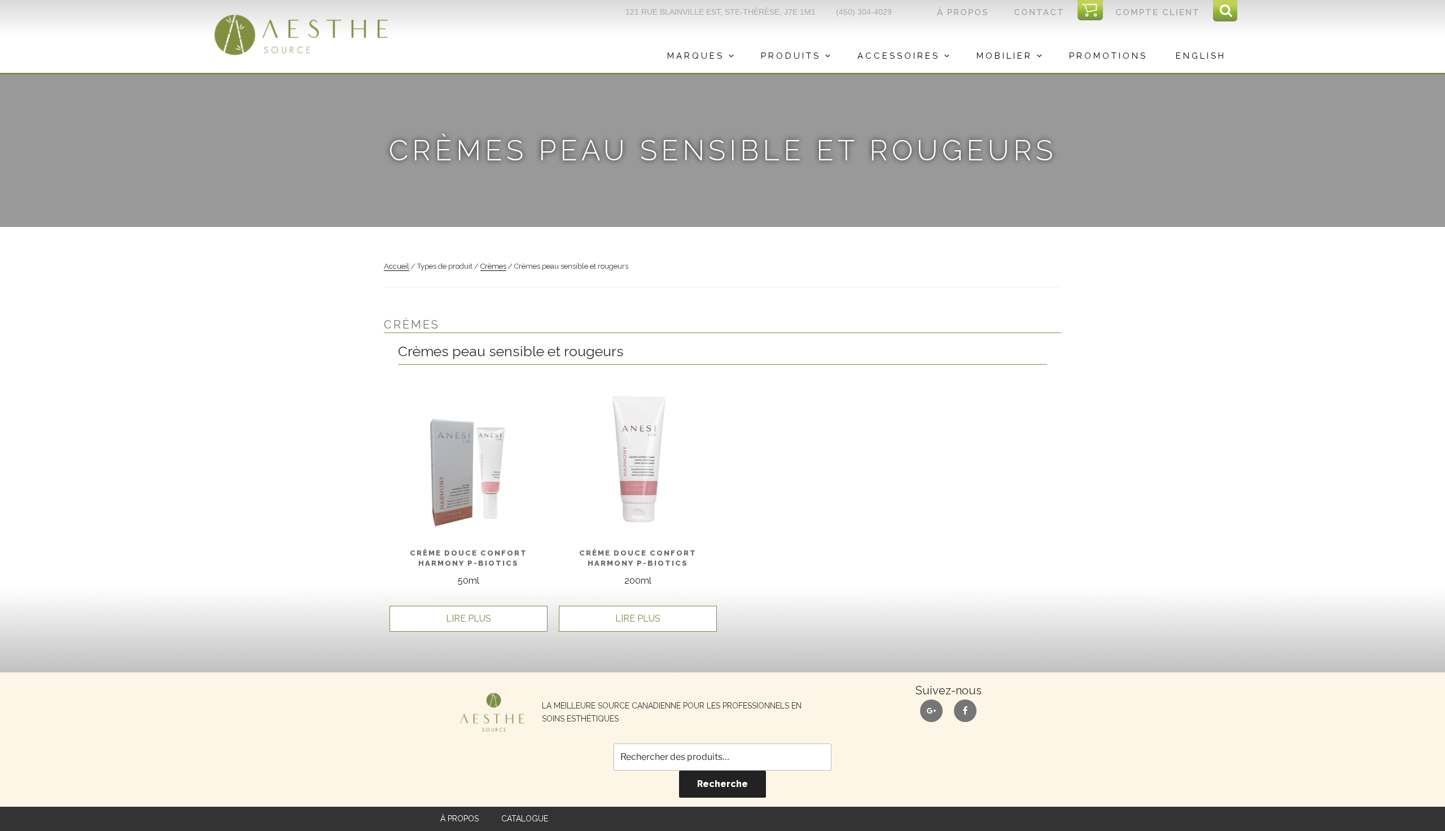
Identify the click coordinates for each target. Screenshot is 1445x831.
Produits (791, 56)
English (1201, 56)
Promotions (1108, 56)
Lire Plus (468, 618)
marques (695, 56)
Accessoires (898, 56)
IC (1093, 10)
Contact (1039, 12)
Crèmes (493, 266)
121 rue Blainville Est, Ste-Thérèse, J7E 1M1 (720, 11)
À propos (962, 12)
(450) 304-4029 (864, 11)
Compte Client (1157, 12)
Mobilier (1004, 56)
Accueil (396, 266)
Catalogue (524, 818)
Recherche (722, 783)
